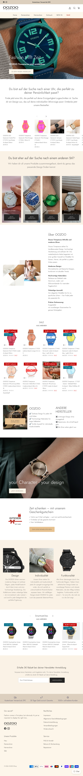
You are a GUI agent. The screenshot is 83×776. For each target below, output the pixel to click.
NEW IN (59, 15)
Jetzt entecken (17, 491)
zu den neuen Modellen (21, 72)
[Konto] (69, 8)
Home (15, 15)
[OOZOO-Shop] (10, 8)
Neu (5, 741)
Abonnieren (57, 680)
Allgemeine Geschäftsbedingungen (55, 719)
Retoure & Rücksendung (52, 744)
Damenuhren (25, 15)
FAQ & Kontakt (48, 741)
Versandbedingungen (51, 725)
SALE (68, 15)
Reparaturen (47, 747)
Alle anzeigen (41, 325)
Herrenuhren (38, 15)
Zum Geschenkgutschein (42, 529)
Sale (5, 751)
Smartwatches (41, 615)
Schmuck (49, 15)
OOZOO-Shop (12, 766)
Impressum (47, 715)
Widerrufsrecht (49, 729)
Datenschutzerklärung (51, 722)
